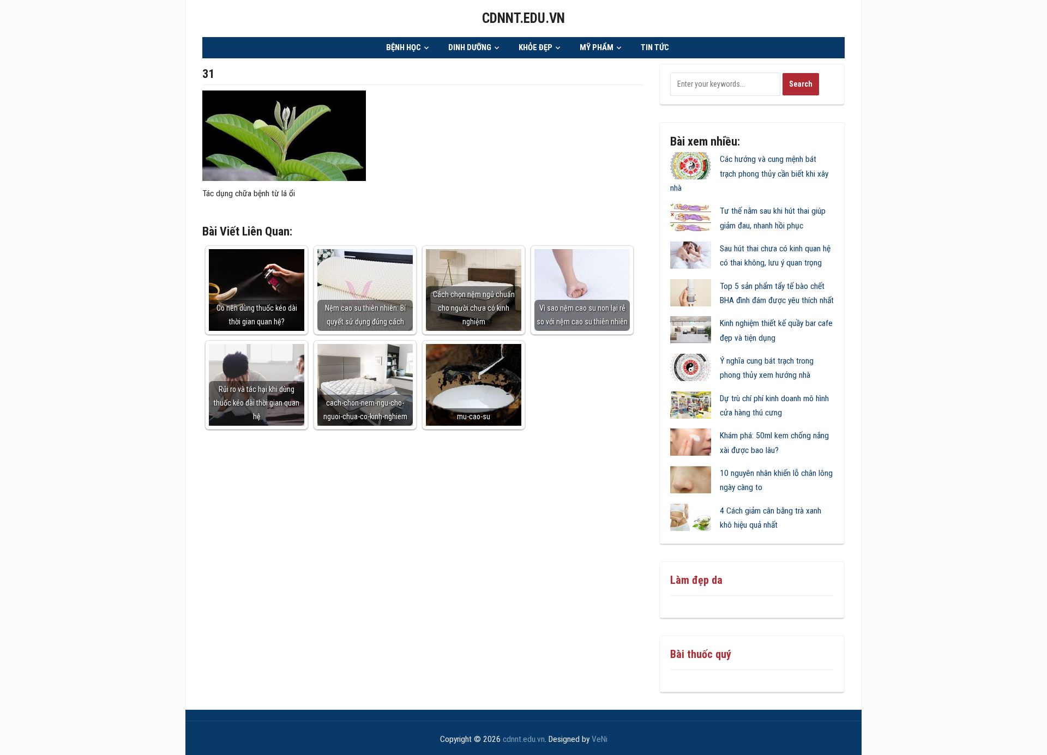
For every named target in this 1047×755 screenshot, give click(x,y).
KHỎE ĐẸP (535, 47)
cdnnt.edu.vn (523, 18)
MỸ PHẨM (596, 47)
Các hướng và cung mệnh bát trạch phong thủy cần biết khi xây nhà (749, 173)
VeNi (599, 739)
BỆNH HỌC (403, 47)
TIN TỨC (655, 47)
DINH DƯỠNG (469, 47)
